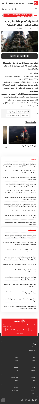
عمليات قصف (25, 115)
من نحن (19, 329)
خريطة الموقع (20, 333)
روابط (31, 329)
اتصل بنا (25, 329)
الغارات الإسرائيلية (22, 112)
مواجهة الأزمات (12, 112)
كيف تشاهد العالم (20, 3)
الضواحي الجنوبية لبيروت (13, 115)
